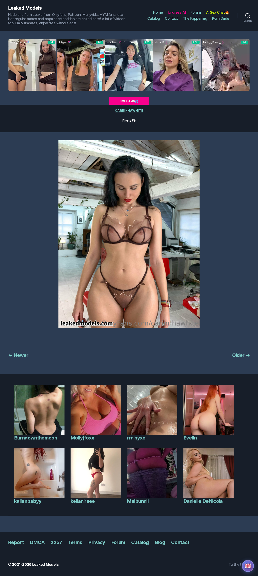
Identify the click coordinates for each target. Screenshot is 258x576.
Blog (160, 542)
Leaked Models (25, 8)
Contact (171, 18)
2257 (56, 542)
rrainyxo (136, 438)
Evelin (190, 438)
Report (16, 542)
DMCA (37, 542)
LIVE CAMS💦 (129, 101)
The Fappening (195, 18)
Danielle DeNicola (203, 501)
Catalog (153, 18)
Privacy (96, 542)
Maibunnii (138, 501)
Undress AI (177, 12)
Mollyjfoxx (82, 438)
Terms (75, 542)
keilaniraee (83, 501)
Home (158, 12)
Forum (196, 12)
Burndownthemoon (35, 438)
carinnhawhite (129, 110)
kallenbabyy (28, 501)
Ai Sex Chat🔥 (217, 12)
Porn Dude (220, 18)
